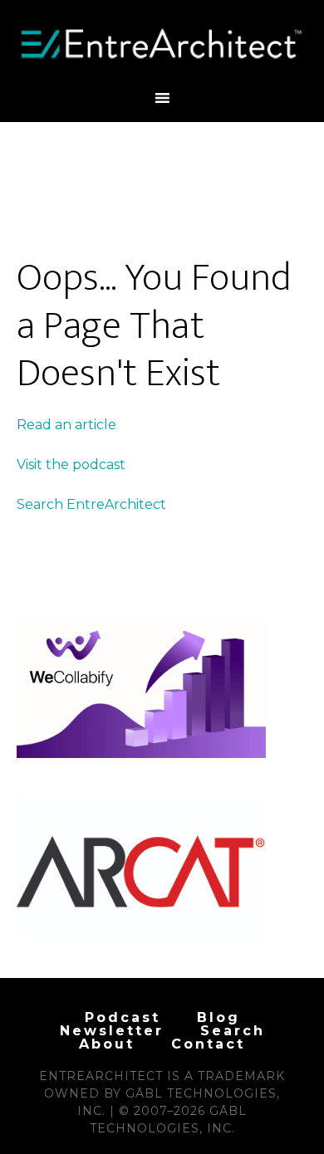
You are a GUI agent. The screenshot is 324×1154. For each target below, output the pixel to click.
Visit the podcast (71, 464)
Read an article (66, 425)
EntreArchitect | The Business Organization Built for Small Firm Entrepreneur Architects (162, 44)
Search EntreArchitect (91, 504)
